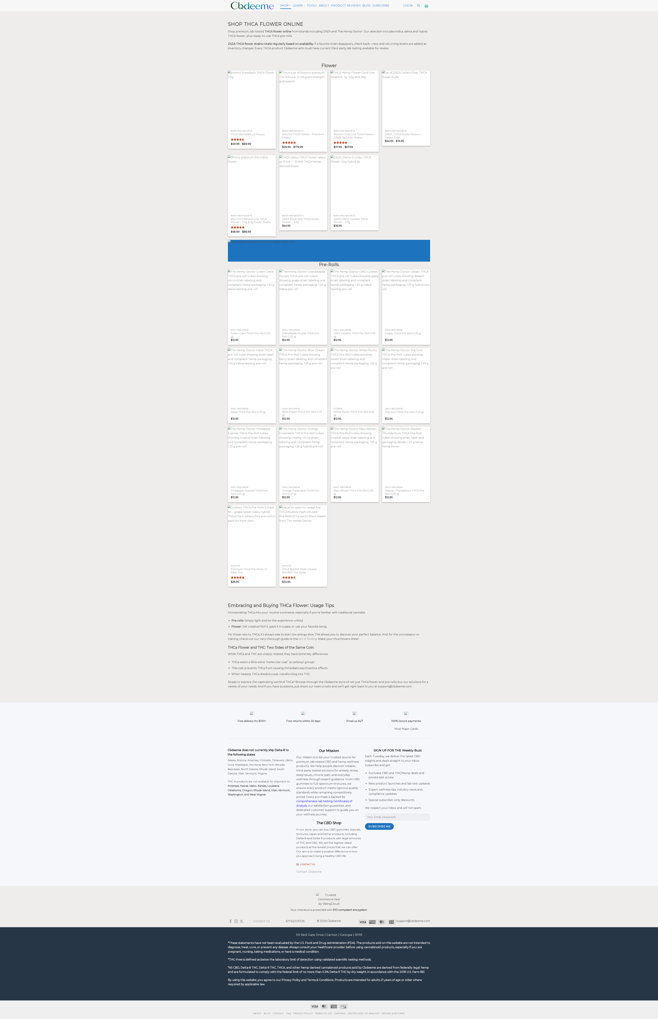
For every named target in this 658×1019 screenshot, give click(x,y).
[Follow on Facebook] (230, 922)
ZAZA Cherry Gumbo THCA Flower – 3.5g (351, 221)
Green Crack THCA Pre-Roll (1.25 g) (251, 335)
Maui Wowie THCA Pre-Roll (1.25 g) (353, 492)
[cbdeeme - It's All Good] (252, 5)
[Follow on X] (241, 922)
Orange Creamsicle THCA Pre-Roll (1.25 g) (301, 492)
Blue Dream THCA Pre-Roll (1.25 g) (302, 413)
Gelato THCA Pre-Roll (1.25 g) (403, 333)
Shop (284, 5)
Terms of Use (323, 1013)
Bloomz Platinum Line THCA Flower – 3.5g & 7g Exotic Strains (251, 221)
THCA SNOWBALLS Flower (248, 134)
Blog (366, 5)
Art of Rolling (308, 639)
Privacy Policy (303, 1013)
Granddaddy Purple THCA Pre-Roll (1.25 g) (301, 335)
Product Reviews (346, 5)
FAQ (288, 1013)
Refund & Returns (393, 1013)
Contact (278, 1013)
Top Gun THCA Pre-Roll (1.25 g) (404, 412)
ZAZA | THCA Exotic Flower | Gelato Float (403, 136)
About (324, 5)
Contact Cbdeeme (308, 871)
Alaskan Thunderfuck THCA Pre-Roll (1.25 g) (405, 492)
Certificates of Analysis (364, 1013)
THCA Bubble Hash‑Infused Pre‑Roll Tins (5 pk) (299, 571)
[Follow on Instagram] (236, 922)
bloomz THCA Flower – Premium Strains (303, 136)
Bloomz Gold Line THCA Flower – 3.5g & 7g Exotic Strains (354, 136)
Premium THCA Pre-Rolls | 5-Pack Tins (249, 571)
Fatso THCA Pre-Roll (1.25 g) (248, 412)
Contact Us (261, 921)
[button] (408, 6)
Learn (298, 5)
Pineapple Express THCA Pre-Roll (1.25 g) (249, 492)
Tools (312, 5)
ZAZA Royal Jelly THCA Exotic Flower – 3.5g (300, 221)
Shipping (339, 1013)
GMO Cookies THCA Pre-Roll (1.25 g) (354, 335)
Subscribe (381, 5)
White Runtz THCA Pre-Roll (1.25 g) (354, 413)
